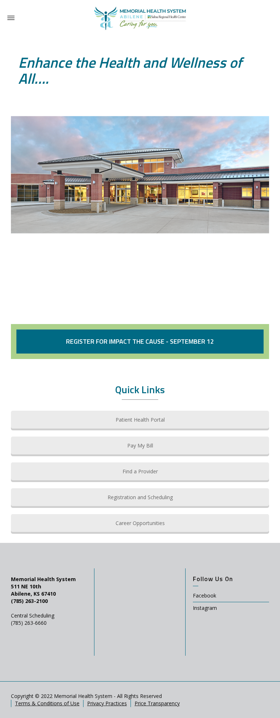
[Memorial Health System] (140, 17)
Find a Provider (140, 471)
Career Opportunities (140, 523)
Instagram (205, 607)
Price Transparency (157, 703)
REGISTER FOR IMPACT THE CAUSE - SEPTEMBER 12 (140, 341)
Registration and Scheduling (140, 497)
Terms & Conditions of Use (47, 703)
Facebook (204, 595)
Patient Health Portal (140, 419)
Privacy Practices (107, 703)
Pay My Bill (140, 445)
